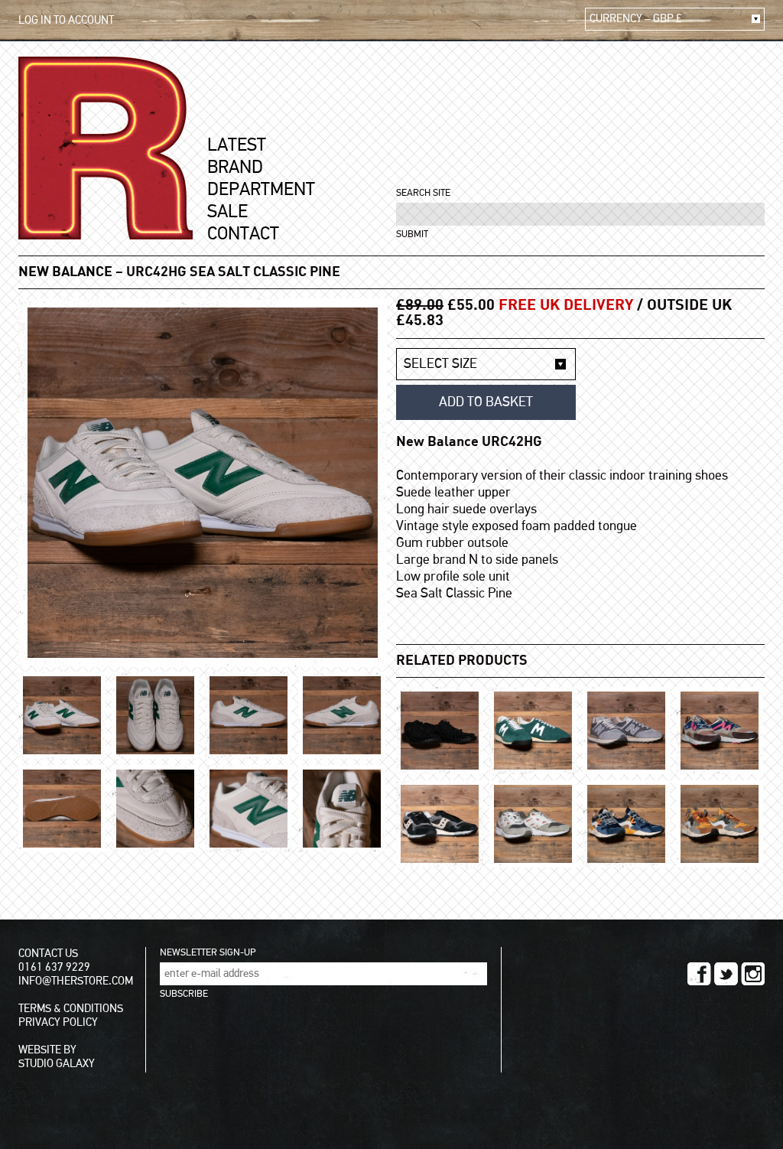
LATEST (236, 145)
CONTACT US (48, 953)
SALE (227, 212)
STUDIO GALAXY (56, 1063)
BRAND (235, 167)
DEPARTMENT (261, 190)
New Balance (65, 272)
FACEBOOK (699, 973)
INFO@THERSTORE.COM (75, 981)
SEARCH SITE (423, 193)
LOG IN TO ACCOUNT (66, 20)
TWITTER (726, 973)
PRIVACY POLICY (58, 1022)
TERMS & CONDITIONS (70, 1008)
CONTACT (243, 234)
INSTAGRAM (753, 973)
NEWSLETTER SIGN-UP (207, 953)
